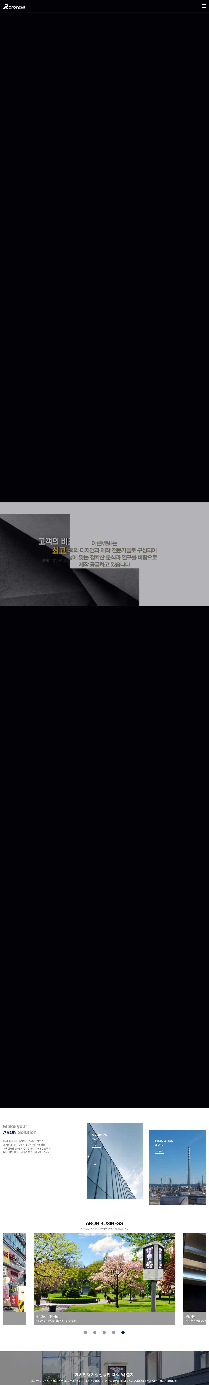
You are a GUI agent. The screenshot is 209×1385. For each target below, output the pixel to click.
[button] (85, 1333)
